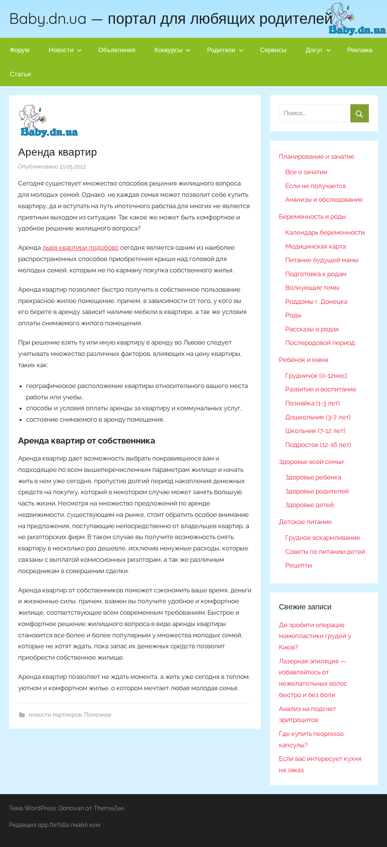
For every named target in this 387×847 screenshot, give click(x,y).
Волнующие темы (312, 287)
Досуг (314, 50)
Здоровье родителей (317, 491)
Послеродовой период (320, 342)
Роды (293, 315)
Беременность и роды (312, 216)
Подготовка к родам (316, 274)
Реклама (359, 50)
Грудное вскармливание (322, 537)
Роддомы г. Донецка (316, 301)
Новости (61, 50)
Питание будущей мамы (322, 260)
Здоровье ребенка (313, 477)
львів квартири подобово (80, 247)
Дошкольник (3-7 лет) (318, 417)
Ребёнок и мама (303, 359)
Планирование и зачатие (316, 156)
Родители (221, 50)
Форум (19, 50)
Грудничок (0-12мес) (316, 375)
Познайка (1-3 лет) (312, 403)
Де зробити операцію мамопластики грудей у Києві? (315, 636)
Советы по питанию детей (325, 551)
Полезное (97, 714)
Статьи (20, 74)
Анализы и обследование (324, 199)
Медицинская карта (315, 246)
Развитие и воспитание (320, 389)
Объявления (116, 50)
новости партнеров (55, 714)
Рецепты (298, 565)
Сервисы (273, 50)
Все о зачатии (306, 172)
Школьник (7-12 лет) (315, 430)
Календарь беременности (325, 232)
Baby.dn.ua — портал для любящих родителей (171, 18)
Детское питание (305, 522)
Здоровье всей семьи (311, 461)
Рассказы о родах (312, 329)
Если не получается (315, 186)
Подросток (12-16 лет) (318, 444)
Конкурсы (169, 50)
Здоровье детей (309, 505)
